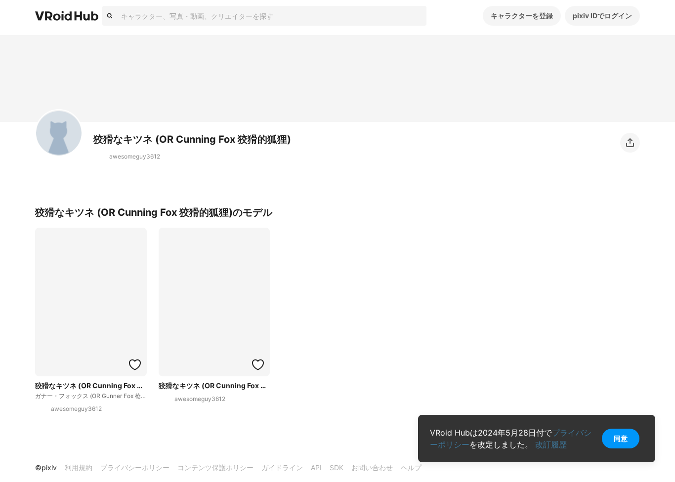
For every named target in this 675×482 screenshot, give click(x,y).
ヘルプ (411, 467)
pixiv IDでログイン (602, 15)
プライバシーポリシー (134, 467)
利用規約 (78, 467)
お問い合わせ (372, 467)
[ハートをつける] (135, 364)
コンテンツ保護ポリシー (215, 467)
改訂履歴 (551, 444)
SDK (336, 467)
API (316, 467)
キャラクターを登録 (522, 15)
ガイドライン (282, 467)
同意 (621, 438)
